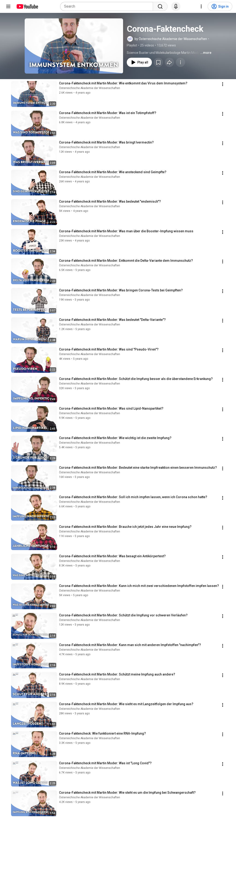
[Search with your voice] (175, 6)
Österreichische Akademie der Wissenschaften (89, 88)
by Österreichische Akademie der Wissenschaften (171, 39)
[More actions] (180, 62)
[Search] (160, 6)
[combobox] (108, 6)
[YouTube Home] (27, 6)
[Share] (169, 62)
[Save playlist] (158, 62)
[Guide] (8, 6)
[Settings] (201, 6)
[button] (74, 46)
